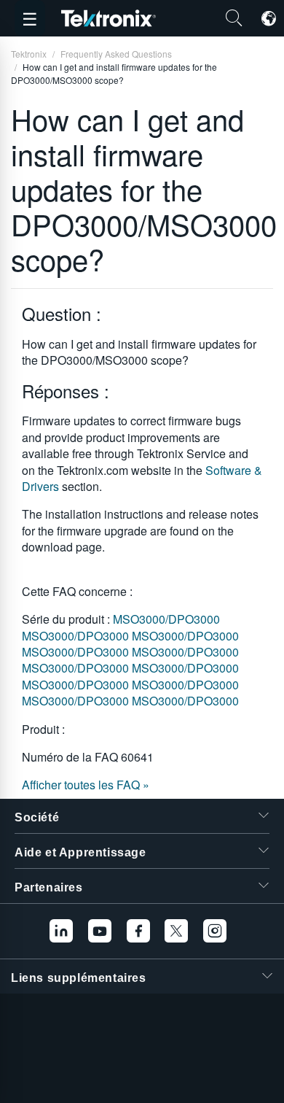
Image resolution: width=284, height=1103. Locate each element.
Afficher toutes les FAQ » (85, 784)
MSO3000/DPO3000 (166, 619)
